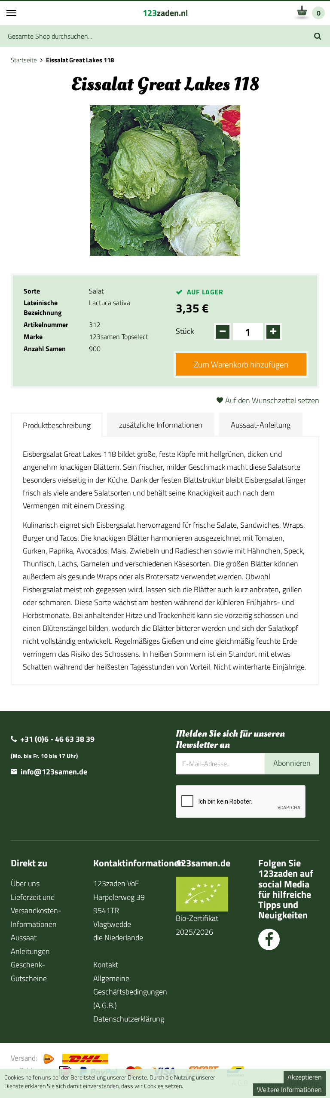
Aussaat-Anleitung (260, 425)
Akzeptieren (304, 1077)
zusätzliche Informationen (160, 425)
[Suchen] (318, 36)
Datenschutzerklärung (128, 1019)
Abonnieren (292, 763)
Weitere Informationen (289, 1089)
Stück (185, 331)
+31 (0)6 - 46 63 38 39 (57, 739)
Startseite (24, 60)
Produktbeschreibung (57, 425)
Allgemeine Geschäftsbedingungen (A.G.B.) (130, 992)
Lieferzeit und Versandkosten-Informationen (36, 910)
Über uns (25, 883)
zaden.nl (165, 12)
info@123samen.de (54, 771)
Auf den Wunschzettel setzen (272, 400)
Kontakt (105, 964)
